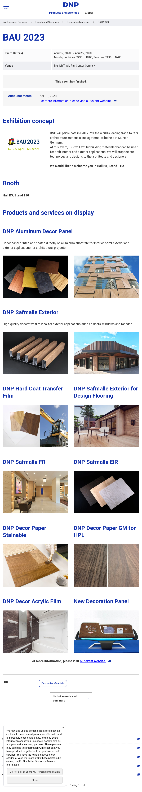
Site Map (6, 739)
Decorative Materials (53, 683)
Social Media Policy (11, 765)
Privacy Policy (8, 756)
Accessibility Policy (11, 774)
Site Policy (7, 748)
